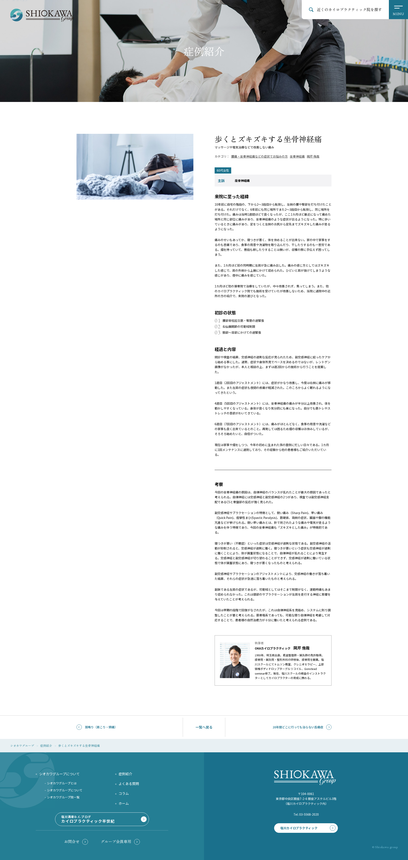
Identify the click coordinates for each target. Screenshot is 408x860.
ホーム (124, 803)
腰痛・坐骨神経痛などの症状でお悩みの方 (259, 156)
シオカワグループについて (64, 790)
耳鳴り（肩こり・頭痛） (101, 727)
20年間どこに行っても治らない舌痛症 (298, 727)
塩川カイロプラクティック (298, 828)
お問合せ (71, 841)
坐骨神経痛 (297, 156)
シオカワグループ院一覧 (63, 797)
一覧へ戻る (204, 727)
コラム (124, 793)
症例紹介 (125, 773)
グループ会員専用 (116, 841)
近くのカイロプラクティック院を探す (349, 9)
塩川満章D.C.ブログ (88, 819)
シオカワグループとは (61, 783)
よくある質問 (129, 783)
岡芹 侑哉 (313, 156)
